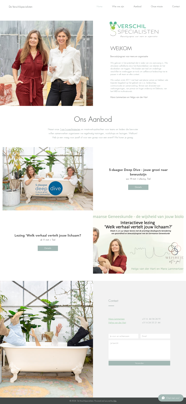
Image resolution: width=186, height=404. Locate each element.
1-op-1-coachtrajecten (70, 129)
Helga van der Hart (117, 322)
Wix (114, 401)
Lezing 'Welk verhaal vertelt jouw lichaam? (48, 235)
